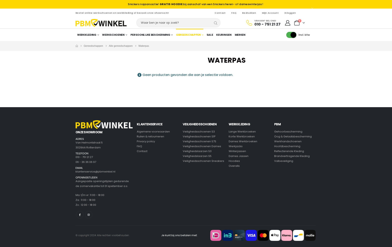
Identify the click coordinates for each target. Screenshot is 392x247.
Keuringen (223, 35)
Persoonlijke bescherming (150, 35)
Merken (240, 35)
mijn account (270, 12)
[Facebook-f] (80, 214)
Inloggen (290, 12)
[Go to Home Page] (77, 45)
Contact (220, 12)
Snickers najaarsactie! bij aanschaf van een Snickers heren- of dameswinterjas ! (195, 4)
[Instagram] (88, 214)
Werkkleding (86, 35)
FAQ (233, 12)
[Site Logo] (101, 23)
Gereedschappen (188, 35)
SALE (210, 35)
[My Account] (288, 23)
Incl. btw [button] (304, 35)
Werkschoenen (113, 35)
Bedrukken (249, 12)
